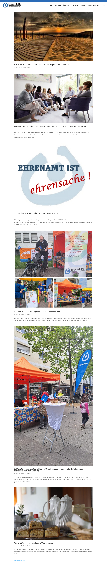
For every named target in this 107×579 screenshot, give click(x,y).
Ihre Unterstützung (94, 5)
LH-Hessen (89, 1)
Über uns (66, 5)
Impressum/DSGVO (81, 1)
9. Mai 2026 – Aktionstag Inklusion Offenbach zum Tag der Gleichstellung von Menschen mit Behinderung (48, 470)
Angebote (75, 5)
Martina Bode (18, 67)
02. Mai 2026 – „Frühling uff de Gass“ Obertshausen (37, 311)
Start (52, 5)
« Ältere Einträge (19, 560)
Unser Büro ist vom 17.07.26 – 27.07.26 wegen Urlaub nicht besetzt (44, 64)
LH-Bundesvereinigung (99, 1)
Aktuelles (58, 5)
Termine (83, 5)
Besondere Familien (33, 128)
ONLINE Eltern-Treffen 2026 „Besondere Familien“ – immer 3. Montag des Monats (50, 126)
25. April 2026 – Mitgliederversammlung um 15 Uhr (37, 213)
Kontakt (74, 1)
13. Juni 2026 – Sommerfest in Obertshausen (34, 543)
